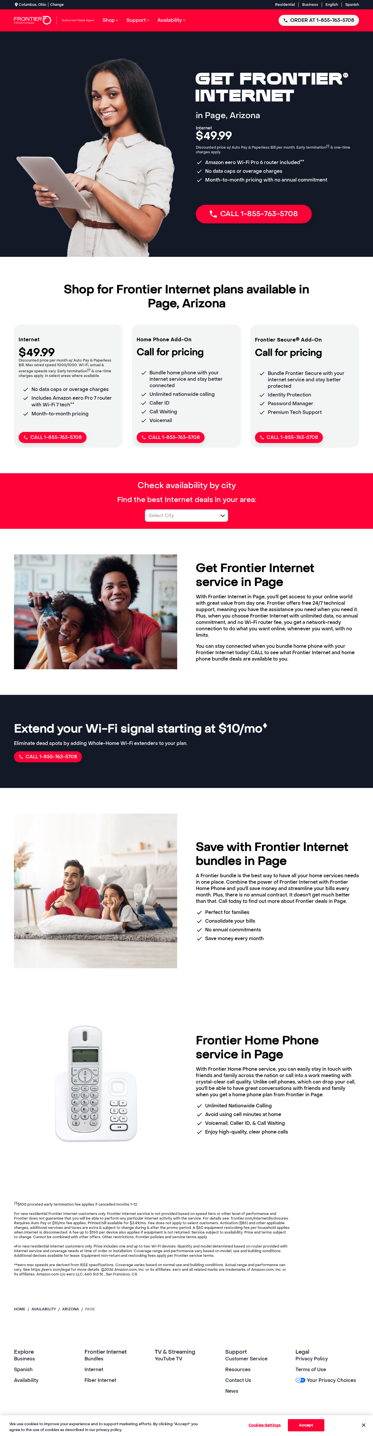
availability (43, 1309)
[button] (222, 516)
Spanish (352, 4)
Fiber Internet (100, 1380)
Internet (94, 1369)
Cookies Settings (265, 1425)
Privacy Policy (311, 1359)
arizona (70, 1309)
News (231, 1391)
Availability (26, 1380)
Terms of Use (310, 1369)
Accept (306, 1425)
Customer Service (246, 1359)
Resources (238, 1369)
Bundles (94, 1359)
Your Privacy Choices (331, 1380)
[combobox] (180, 516)
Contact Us (238, 1380)
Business (310, 4)
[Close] (363, 1425)
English (332, 4)
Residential (285, 4)
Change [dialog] (57, 4)
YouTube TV (168, 1359)
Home (19, 1309)
